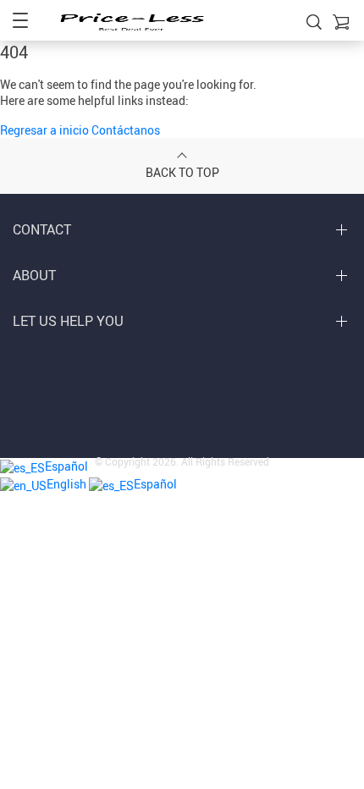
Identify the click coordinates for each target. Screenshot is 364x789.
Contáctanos (125, 130)
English (68, 484)
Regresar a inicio (45, 130)
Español (155, 484)
